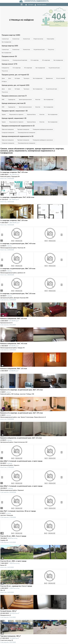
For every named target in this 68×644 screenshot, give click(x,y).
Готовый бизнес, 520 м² (8, 611)
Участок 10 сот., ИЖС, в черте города (13, 561)
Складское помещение (8, 132)
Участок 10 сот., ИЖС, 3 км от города (13, 536)
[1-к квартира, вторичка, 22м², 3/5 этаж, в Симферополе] (17, 218)
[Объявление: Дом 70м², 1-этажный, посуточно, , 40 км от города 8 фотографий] (17, 509)
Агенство (37, 99)
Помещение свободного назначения (43, 129)
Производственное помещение (26, 132)
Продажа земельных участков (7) (14, 96)
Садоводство (11, 99)
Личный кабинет (41, 4)
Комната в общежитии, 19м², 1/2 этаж (13, 318)
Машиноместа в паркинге (16, 114)
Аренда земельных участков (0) (14, 103)
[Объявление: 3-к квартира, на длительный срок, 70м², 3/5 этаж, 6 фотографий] (17, 292)
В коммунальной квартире (20, 60)
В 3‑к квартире (46, 60)
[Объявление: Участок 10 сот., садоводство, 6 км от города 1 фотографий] (33, 584)
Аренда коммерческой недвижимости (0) (17, 136)
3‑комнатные (26, 38)
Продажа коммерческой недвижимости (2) (18, 126)
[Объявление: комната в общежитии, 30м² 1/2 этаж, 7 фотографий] (33, 367)
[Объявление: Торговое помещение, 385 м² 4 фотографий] (33, 634)
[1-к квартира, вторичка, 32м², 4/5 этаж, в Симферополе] (17, 170)
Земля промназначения (25, 99)
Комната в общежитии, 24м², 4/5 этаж (13, 343)
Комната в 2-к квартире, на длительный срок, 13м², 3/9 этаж (21, 413)
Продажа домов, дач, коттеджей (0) (15, 75)
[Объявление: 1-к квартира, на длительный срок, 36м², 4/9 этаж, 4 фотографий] (17, 242)
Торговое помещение (23, 129)
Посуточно (51, 49)
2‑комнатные (15, 38)
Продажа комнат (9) (9, 56)
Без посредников (6, 42)
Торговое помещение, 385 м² (10, 636)
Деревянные (49, 78)
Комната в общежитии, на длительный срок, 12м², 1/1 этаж (21, 438)
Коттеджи (17, 78)
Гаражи (4, 114)
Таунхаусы (26, 78)
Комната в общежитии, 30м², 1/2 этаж (13, 368)
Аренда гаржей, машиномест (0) (14, 118)
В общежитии (5, 60)
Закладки (30, 4)
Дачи (9, 78)
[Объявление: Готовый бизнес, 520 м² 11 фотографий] (33, 609)
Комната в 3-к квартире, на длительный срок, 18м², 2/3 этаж (21, 390)
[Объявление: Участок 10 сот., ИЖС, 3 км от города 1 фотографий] (33, 534)
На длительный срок (39, 49)
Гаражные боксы (31, 114)
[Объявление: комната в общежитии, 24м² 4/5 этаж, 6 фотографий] (33, 342)
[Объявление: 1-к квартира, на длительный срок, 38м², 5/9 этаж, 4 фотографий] (17, 267)
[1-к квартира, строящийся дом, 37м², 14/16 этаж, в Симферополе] (17, 195)
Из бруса (4, 81)
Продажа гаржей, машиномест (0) (15, 111)
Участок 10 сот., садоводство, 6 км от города (16, 586)
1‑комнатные (5, 38)
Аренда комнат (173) (9, 64)
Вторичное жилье (38, 38)
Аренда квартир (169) (10, 46)
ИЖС (3, 99)
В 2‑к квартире (35, 60)
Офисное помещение (8, 129)
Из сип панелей (60, 78)
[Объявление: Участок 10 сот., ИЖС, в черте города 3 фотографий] (33, 559)
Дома (3, 78)
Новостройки (50, 38)
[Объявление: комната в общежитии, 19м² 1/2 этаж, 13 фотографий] (33, 317)
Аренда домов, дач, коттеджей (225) (15, 85)
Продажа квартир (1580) (11, 35)
